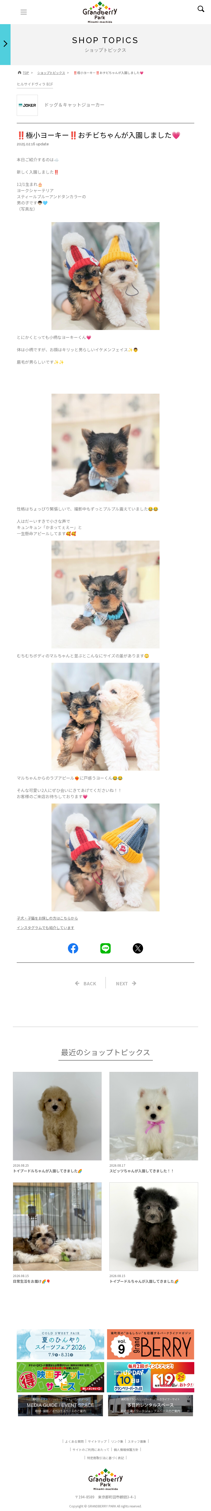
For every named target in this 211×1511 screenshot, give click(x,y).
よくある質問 (74, 1441)
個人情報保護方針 (126, 1449)
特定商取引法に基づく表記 (105, 1458)
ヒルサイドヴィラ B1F (35, 84)
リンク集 (117, 1441)
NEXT (122, 983)
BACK (89, 983)
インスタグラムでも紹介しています (45, 927)
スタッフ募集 (137, 1441)
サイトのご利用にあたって (91, 1449)
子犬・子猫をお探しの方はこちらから (47, 918)
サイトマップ (97, 1441)
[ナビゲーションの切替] (24, 12)
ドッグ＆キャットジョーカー (74, 104)
